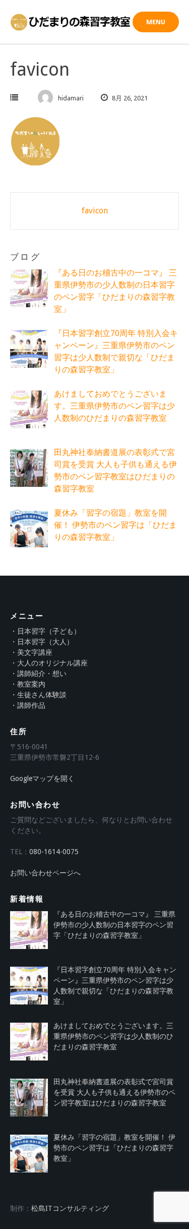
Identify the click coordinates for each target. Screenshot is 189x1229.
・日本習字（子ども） (45, 631)
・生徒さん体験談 (38, 695)
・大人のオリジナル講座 (49, 663)
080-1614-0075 (54, 852)
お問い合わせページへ (45, 873)
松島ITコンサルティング (70, 1208)
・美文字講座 (31, 652)
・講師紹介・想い (38, 673)
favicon (95, 210)
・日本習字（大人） (42, 642)
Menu (155, 22)
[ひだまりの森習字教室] (71, 22)
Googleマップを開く (42, 778)
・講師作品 (27, 705)
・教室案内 (27, 684)
